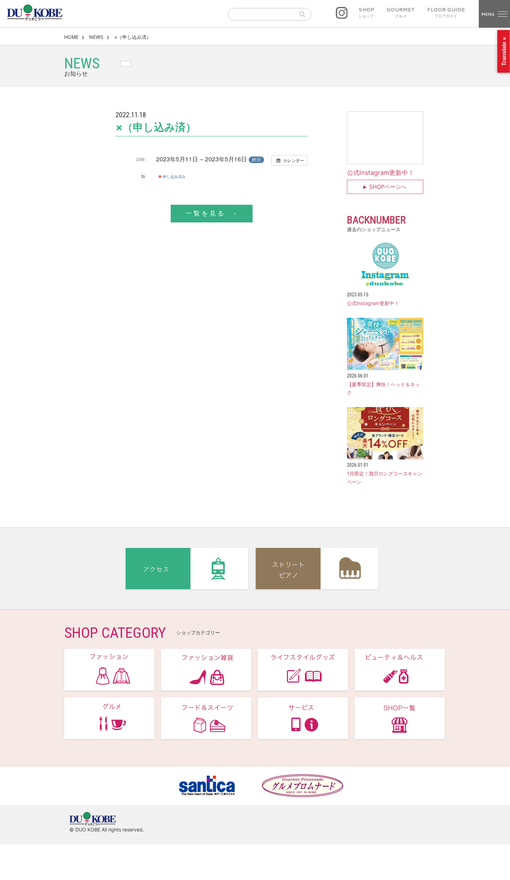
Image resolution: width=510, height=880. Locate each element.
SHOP (366, 13)
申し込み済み (174, 176)
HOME (71, 37)
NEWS (96, 37)
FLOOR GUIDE (446, 13)
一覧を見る (206, 213)
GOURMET (400, 13)
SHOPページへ (388, 186)
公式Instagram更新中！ (380, 172)
